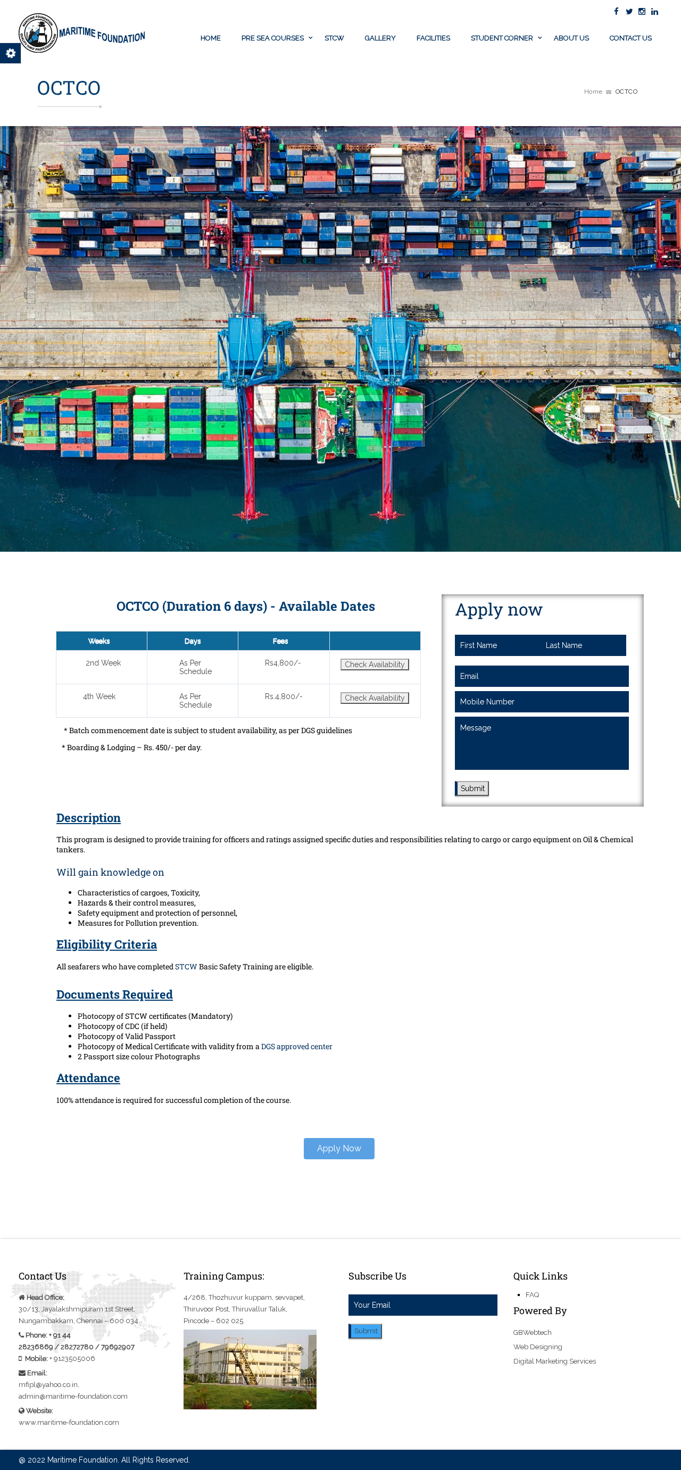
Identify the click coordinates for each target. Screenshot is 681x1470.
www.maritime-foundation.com (69, 1422)
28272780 (77, 1347)
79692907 (118, 1347)
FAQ (532, 1295)
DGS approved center (297, 1046)
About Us (571, 38)
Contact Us (631, 38)
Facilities (433, 38)
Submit (473, 788)
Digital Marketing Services (554, 1361)
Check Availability (375, 664)
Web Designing (537, 1347)
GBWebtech (532, 1332)
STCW (334, 38)
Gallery (380, 38)
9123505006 (74, 1359)
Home (211, 38)
